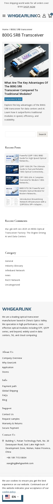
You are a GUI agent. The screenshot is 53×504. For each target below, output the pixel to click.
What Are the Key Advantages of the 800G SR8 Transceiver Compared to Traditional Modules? (26, 88)
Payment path (9, 386)
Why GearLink (9, 362)
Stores (5, 371)
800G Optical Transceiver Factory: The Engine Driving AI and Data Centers (25, 232)
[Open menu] (4, 16)
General (9, 261)
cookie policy (9, 491)
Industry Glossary (14, 265)
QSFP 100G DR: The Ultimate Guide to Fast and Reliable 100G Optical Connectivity (32, 169)
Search (42, 134)
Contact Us (8, 414)
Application (8, 367)
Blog (4, 399)
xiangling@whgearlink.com (20, 463)
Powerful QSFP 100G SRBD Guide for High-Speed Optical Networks (33, 158)
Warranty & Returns (12, 423)
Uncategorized (12, 284)
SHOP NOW (29, 6)
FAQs (5, 395)
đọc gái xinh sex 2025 (16, 228)
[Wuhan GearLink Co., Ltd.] (22, 15)
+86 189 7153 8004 (16, 457)
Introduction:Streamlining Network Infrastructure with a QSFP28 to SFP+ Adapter (33, 202)
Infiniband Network (15, 270)
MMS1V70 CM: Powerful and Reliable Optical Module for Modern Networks (32, 191)
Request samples (11, 418)
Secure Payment (10, 428)
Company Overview (12, 358)
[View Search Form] (39, 16)
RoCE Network (12, 280)
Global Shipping (10, 390)
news (7, 275)
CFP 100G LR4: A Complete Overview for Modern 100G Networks (32, 180)
